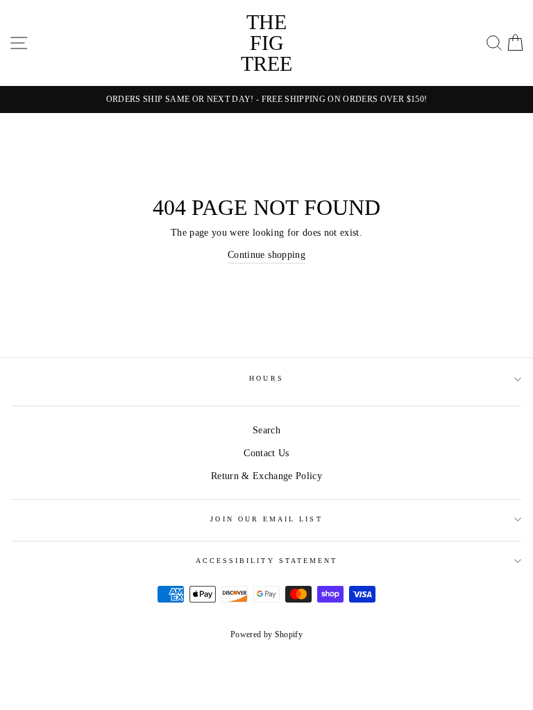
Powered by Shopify (266, 634)
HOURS (266, 378)
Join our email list (266, 519)
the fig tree (266, 42)
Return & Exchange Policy (266, 476)
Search (266, 430)
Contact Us (266, 453)
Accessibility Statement (266, 560)
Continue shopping (266, 255)
